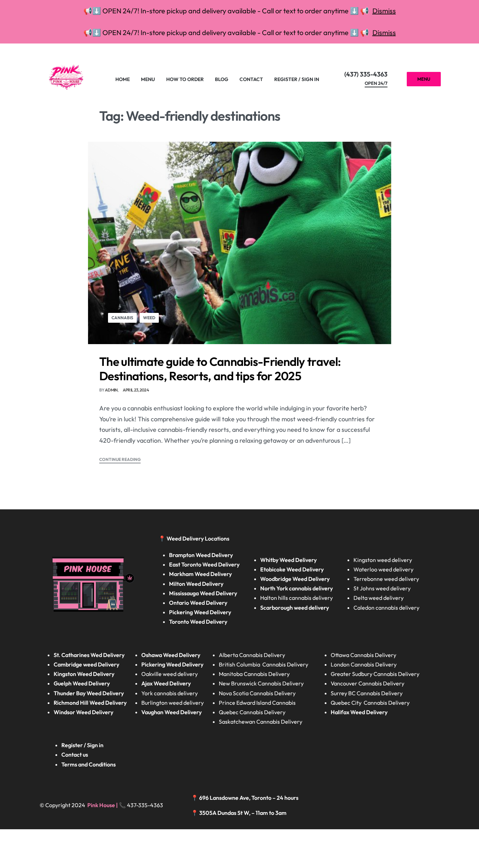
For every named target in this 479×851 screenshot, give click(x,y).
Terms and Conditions (88, 764)
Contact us (74, 754)
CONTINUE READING (120, 459)
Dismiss (384, 10)
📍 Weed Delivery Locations (194, 538)
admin (111, 390)
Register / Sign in (82, 745)
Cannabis (122, 317)
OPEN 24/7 (376, 83)
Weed (149, 317)
